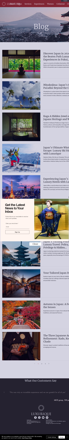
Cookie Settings (52, 437)
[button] (35, 244)
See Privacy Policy (27, 438)
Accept (62, 437)
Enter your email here (12, 223)
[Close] (67, 437)
